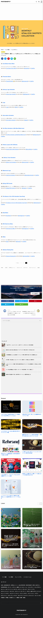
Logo (4, 102)
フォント (17, 593)
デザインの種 (29, 591)
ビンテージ (13, 593)
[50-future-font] (3, 374)
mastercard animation (10, 175)
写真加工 (3, 597)
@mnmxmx (18, 241)
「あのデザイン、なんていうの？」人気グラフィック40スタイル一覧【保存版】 (20, 345)
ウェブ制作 (11, 577)
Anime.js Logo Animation (9, 89)
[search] (40, 320)
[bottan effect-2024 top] (32, 407)
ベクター (15, 595)
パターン (7, 593)
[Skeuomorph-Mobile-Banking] (11, 486)
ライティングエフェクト (29, 595)
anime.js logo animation (11, 94)
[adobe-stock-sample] (3, 359)
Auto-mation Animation (8, 115)
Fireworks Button (7, 76)
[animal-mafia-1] (11, 465)
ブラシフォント (4, 595)
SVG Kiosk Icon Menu (8, 224)
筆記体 (18, 597)
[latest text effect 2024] (11, 424)
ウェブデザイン (38, 587)
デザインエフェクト (37, 591)
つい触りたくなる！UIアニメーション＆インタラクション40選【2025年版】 (31, 452)
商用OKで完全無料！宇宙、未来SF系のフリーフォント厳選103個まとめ (18, 374)
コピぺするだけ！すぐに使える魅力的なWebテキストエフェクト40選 (10, 432)
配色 (24, 597)
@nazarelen (26, 68)
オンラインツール (9, 589)
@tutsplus (24, 188)
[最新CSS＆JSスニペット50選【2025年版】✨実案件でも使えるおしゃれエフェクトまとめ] (11, 538)
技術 (39, 267)
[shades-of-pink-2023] (3, 369)
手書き (7, 597)
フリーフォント (32, 593)
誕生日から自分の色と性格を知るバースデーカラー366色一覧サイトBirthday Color (20, 349)
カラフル (15, 589)
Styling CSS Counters (10, 188)
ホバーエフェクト (33, 267)
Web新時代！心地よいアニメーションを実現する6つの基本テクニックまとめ (28, 312)
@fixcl (16, 107)
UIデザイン (38, 585)
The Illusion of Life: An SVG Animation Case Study (16, 202)
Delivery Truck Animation (9, 157)
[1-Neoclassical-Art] (3, 345)
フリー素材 (4, 577)
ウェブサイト (31, 587)
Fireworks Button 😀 (10, 81)
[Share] (2, 58)
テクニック (18, 591)
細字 (21, 597)
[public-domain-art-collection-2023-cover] (3, 364)
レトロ (36, 595)
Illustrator (22, 585)
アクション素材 (16, 587)
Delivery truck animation (11, 162)
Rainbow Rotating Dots (11, 256)
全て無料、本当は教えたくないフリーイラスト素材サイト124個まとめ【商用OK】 (20, 359)
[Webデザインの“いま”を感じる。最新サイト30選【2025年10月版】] (11, 517)
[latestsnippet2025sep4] (32, 426)
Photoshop (29, 585)
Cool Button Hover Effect (8, 63)
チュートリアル (18, 577)
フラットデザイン (24, 593)
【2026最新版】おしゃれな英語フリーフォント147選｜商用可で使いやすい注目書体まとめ (21, 354)
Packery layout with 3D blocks (12, 149)
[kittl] (32, 465)
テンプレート (23, 591)
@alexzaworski (25, 81)
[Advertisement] (21, 12)
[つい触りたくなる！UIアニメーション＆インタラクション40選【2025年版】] (32, 559)
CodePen (33, 68)
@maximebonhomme (29, 175)
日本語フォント (13, 597)
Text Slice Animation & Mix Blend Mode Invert (13, 128)
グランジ (20, 589)
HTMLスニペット (12, 267)
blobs (7, 241)
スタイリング (19, 267)
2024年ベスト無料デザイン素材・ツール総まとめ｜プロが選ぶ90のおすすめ (31, 474)
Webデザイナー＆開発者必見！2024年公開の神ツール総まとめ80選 (10, 454)
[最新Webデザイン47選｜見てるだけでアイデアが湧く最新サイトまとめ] (32, 517)
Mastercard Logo (7, 170)
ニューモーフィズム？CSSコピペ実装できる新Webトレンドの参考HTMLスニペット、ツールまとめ (11, 497)
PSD (34, 585)
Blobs (4, 237)
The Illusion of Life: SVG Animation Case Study (14, 196)
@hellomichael (37, 202)
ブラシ (37, 593)
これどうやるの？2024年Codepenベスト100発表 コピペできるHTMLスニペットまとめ (10, 415)
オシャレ (3, 589)
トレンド (3, 593)
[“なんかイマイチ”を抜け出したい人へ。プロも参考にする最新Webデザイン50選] (32, 538)
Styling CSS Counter (7, 183)
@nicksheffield (26, 256)
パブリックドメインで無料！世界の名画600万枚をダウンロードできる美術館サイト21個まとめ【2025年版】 (23, 365)
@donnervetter (25, 162)
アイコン (10, 587)
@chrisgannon (21, 215)
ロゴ (40, 595)
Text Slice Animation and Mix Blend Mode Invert (16, 134)
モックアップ (21, 595)
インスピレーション (28, 577)
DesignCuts (7, 585)
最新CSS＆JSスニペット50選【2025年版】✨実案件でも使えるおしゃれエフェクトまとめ (32, 435)
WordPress (4, 587)
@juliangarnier (26, 94)
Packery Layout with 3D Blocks (10, 144)
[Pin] (8, 58)
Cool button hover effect (11, 68)
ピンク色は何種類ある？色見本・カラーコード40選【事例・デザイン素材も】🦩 (20, 369)
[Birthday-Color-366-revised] (3, 350)
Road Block (5, 212)
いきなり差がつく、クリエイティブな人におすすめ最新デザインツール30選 (10, 475)
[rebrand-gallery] (11, 445)
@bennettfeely (29, 149)
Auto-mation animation (11, 120)
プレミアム (11, 595)
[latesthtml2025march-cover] (32, 444)
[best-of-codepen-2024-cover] (11, 407)
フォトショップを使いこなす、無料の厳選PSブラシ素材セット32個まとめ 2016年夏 (14, 312)
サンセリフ (25, 589)
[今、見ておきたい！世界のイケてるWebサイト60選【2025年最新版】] (11, 559)
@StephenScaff (36, 134)
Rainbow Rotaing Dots (8, 249)
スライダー (26, 267)
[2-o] (3, 354)
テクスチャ (12, 591)
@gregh (26, 120)
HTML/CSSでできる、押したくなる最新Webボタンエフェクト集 (31, 415)
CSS (6, 267)
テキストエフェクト (5, 591)
